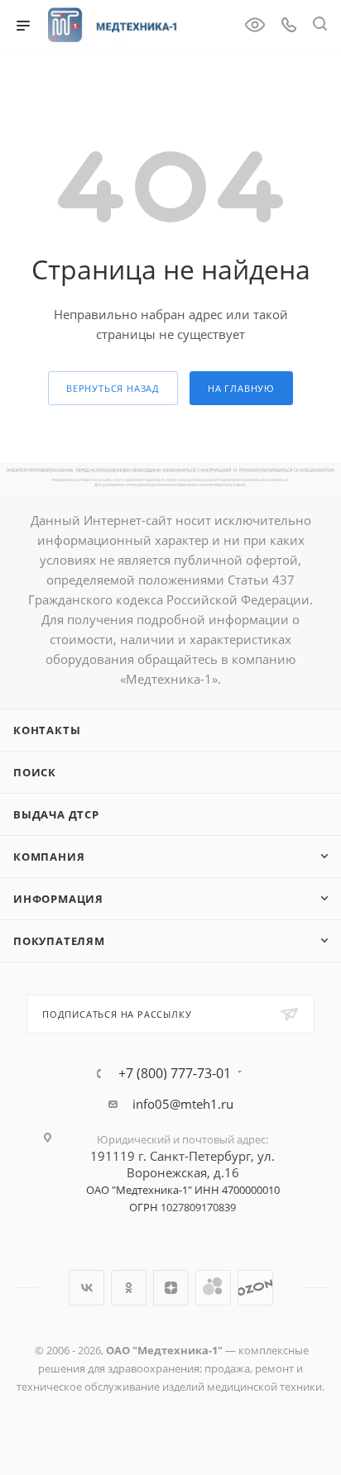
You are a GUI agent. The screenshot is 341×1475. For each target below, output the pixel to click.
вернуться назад (113, 388)
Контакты (46, 730)
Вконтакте (86, 1288)
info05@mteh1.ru (182, 1104)
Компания (48, 856)
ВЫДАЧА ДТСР (56, 814)
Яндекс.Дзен (171, 1288)
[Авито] (213, 1288)
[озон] (255, 1288)
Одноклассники (128, 1288)
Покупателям (59, 940)
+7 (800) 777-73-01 (174, 1073)
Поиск (34, 772)
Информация (58, 898)
